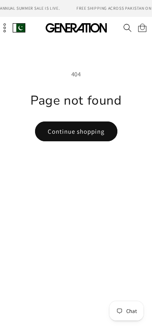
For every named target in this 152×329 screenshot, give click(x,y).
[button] (127, 28)
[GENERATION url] (76, 27)
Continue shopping (76, 131)
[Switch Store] (19, 27)
